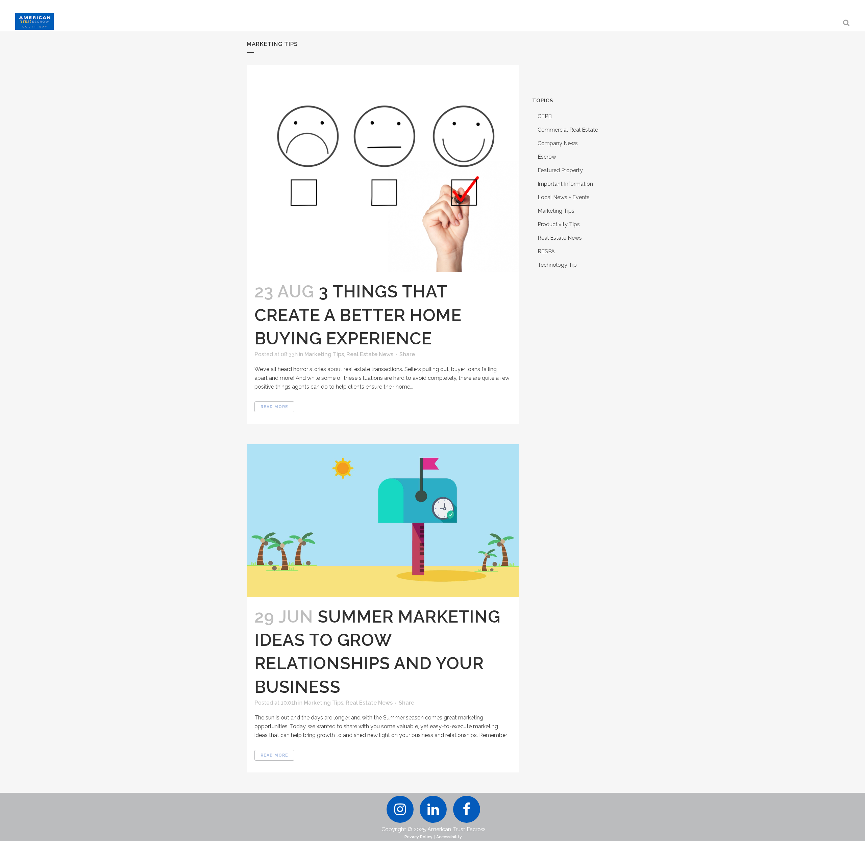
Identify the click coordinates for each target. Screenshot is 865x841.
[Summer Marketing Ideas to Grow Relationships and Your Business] (383, 520)
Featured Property (560, 170)
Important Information (565, 184)
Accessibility (449, 837)
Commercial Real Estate (568, 130)
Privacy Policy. (418, 837)
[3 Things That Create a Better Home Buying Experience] (383, 168)
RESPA (546, 251)
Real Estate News (369, 354)
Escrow (547, 157)
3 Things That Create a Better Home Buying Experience (358, 315)
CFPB (545, 116)
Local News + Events (564, 197)
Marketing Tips (324, 354)
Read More (274, 406)
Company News (558, 143)
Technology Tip (557, 265)
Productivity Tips (559, 224)
